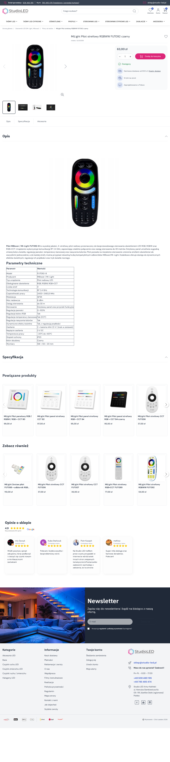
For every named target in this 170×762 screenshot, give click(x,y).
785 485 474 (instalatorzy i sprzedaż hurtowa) (60, 3)
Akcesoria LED (8, 655)
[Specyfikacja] (166, 357)
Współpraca (49, 673)
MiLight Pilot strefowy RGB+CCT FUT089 (116, 486)
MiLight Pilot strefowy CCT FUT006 (151, 418)
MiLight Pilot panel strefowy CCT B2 (51, 418)
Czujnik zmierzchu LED (12, 669)
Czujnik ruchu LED (10, 664)
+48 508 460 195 (143, 678)
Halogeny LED (8, 678)
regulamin (102, 629)
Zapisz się (145, 621)
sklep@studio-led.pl (157, 2)
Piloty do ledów (47, 29)
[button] (165, 11)
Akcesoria (41, 121)
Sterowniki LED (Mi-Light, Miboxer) (27, 29)
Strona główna (7, 29)
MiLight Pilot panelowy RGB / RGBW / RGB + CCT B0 (18, 418)
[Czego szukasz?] (134, 11)
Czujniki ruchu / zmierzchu (14, 673)
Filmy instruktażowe (53, 678)
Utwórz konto (92, 664)
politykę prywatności (114, 629)
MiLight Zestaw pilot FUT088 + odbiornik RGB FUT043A (16, 487)
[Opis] (166, 136)
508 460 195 (28, 3)
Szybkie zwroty (51, 709)
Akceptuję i (111, 629)
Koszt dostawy (50, 655)
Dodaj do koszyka (153, 56)
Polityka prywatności (53, 687)
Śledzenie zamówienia (96, 655)
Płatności (48, 660)
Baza (4, 660)
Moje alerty (91, 669)
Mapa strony (50, 695)
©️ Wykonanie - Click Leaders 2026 (155, 720)
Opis (8, 121)
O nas (47, 669)
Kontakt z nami (51, 700)
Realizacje (49, 682)
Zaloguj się (91, 660)
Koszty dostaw (155, 71)
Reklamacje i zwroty (53, 664)
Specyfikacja (24, 121)
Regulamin (49, 691)
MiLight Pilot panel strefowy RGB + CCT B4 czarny (118, 418)
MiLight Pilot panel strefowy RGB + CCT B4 (84, 418)
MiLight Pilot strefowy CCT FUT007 (84, 486)
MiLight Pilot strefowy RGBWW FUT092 (149, 486)
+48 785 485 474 (143, 682)
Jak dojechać (50, 704)
